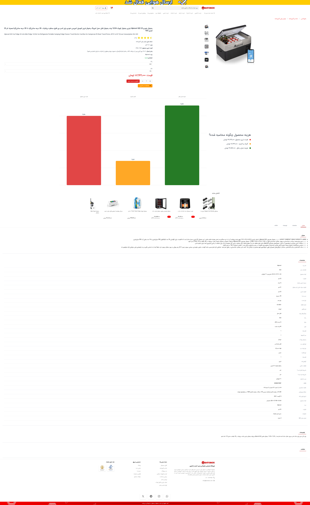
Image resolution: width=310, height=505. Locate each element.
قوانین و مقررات (137, 474)
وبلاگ (139, 465)
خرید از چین (166, 13)
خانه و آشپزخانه (293, 19)
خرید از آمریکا (190, 13)
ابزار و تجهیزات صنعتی (162, 474)
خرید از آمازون (198, 13)
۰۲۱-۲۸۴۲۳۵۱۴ (209, 478)
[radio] (139, 38)
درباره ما (139, 471)
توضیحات (285, 225)
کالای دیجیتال (164, 465)
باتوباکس (303, 19)
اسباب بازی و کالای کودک (161, 482)
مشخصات (294, 225)
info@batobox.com (208, 481)
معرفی (303, 225)
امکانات (276, 225)
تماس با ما (138, 468)
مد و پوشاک (164, 471)
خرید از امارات (174, 13)
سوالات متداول (137, 477)
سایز (151, 68)
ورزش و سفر (164, 479)
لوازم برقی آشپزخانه (280, 19)
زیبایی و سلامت (163, 477)
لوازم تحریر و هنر (163, 485)
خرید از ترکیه (182, 13)
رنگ (151, 61)
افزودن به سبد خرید (133, 81)
